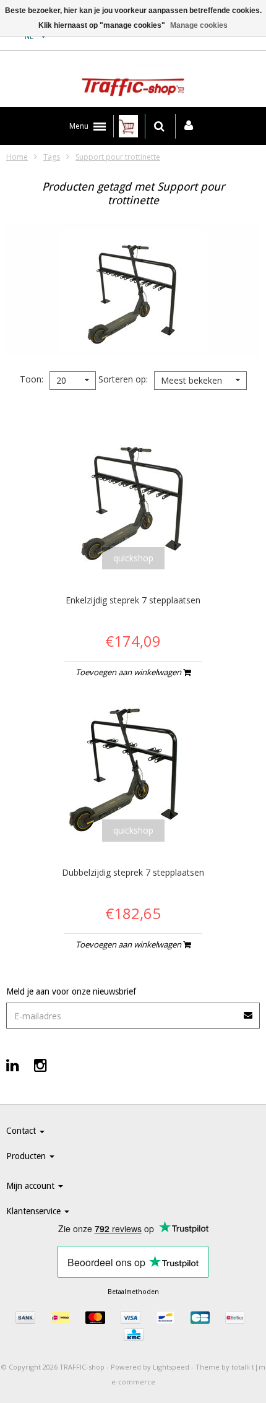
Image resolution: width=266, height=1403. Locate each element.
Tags (51, 157)
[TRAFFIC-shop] (133, 82)
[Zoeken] (159, 126)
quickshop (133, 558)
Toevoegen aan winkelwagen (129, 672)
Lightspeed (171, 1366)
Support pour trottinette (117, 157)
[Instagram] (40, 1065)
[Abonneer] (249, 1011)
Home (17, 157)
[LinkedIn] (12, 1065)
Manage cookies (199, 25)
